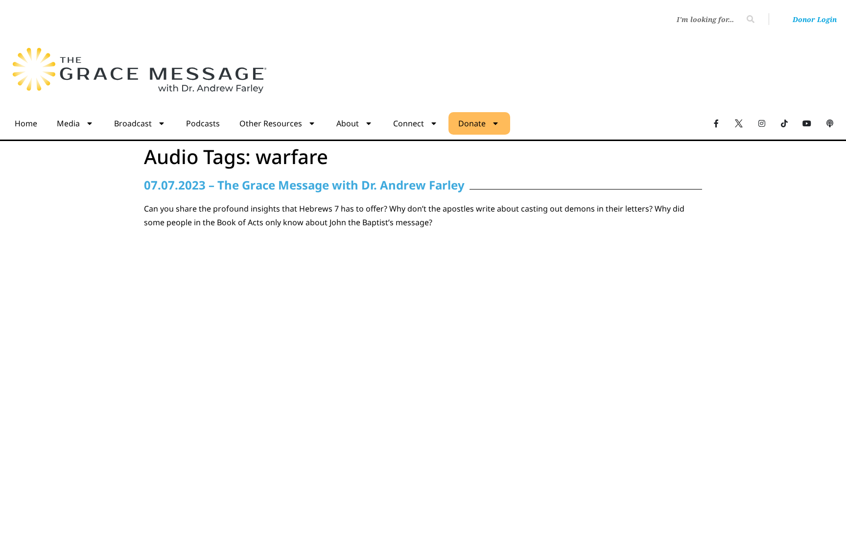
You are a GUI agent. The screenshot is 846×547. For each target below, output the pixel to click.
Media (68, 123)
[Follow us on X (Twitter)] (738, 123)
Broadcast (133, 123)
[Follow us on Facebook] (716, 123)
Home (26, 123)
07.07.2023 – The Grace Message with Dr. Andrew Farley (304, 185)
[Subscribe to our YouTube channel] (807, 123)
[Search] (750, 19)
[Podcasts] (830, 123)
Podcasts (203, 123)
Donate (472, 123)
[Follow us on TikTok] (784, 123)
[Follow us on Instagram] (761, 123)
